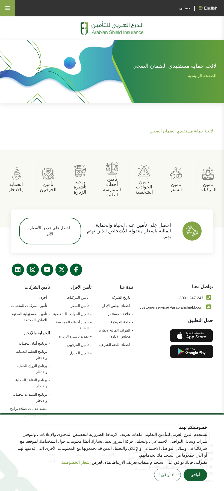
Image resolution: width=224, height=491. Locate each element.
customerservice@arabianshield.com (172, 307)
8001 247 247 (191, 298)
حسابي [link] (184, 8)
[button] (4, 29)
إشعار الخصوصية (77, 462)
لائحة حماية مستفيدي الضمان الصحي (181, 131)
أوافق (195, 475)
